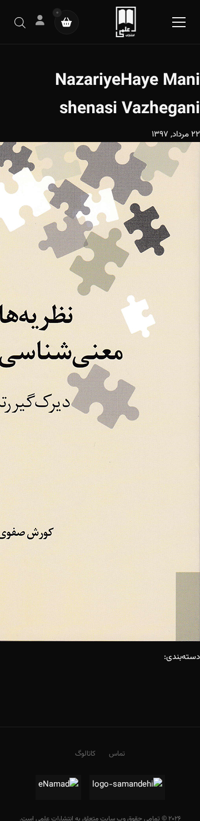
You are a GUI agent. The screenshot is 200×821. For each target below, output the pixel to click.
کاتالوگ (85, 753)
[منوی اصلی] (179, 22)
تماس (117, 753)
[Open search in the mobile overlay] (20, 22)
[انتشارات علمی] (126, 22)
